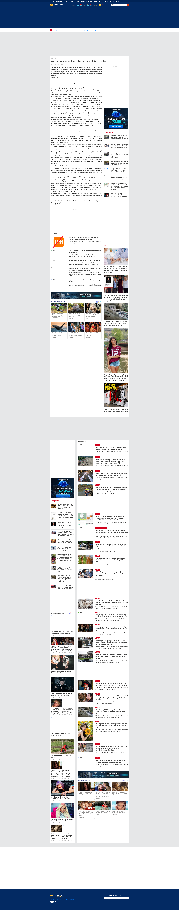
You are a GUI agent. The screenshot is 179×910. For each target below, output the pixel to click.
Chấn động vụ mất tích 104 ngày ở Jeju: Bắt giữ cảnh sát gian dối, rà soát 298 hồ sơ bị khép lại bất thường (111, 573)
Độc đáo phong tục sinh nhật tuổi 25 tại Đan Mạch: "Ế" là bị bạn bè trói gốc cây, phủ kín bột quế (111, 560)
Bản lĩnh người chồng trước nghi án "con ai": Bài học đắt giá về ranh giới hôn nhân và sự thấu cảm (111, 532)
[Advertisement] (89, 18)
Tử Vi (97, 721)
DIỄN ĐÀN (83, 1)
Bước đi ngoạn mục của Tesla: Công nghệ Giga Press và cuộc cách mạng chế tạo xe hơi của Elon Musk (116, 411)
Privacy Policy (58, 899)
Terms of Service (65, 899)
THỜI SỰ (66, 1)
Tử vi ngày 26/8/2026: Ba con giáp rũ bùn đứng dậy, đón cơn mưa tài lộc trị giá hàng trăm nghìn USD (111, 725)
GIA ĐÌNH (107, 1)
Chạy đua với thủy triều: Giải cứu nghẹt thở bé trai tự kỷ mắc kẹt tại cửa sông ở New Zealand (119, 163)
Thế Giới (98, 445)
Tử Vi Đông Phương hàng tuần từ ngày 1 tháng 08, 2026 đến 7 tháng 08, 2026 (65, 549)
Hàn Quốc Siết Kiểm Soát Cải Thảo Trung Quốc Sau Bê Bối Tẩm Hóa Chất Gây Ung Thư (118, 170)
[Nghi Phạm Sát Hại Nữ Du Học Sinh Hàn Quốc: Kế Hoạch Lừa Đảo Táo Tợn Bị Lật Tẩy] (106, 176)
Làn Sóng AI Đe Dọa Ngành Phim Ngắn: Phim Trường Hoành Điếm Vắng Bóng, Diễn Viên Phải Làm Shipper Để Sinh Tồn (111, 642)
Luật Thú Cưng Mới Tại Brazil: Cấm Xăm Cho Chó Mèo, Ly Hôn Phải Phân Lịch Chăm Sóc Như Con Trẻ (111, 602)
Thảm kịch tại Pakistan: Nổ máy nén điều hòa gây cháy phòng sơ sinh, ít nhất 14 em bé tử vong (110, 546)
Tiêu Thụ (53, 58)
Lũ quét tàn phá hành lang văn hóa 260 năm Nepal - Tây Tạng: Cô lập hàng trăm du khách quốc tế (115, 323)
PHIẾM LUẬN (89, 1)
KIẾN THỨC (100, 1)
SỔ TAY (95, 1)
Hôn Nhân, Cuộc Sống (101, 528)
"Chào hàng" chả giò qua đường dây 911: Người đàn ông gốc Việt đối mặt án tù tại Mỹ (73, 30)
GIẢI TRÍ (112, 1)
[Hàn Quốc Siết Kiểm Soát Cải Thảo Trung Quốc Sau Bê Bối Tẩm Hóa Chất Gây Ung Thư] (106, 168)
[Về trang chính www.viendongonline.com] (51, 1)
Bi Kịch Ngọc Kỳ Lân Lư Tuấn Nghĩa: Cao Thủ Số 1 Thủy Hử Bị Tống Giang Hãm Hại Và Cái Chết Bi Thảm (111, 697)
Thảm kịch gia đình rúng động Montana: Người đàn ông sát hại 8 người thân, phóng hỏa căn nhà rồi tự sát (111, 656)
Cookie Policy (52, 899)
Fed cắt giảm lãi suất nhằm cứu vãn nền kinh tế (84, 260)
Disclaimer (72, 899)
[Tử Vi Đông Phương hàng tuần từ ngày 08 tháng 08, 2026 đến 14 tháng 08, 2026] (53, 541)
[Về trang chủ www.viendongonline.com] (56, 5)
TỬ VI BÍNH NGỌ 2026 (57, 1)
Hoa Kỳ (97, 471)
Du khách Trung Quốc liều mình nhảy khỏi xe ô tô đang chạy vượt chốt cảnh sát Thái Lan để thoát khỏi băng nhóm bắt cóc (111, 748)
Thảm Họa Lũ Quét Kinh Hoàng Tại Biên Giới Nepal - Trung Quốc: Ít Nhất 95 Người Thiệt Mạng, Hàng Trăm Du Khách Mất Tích (110, 461)
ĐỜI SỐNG (77, 1)
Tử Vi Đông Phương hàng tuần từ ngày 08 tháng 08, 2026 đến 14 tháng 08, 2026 (64, 541)
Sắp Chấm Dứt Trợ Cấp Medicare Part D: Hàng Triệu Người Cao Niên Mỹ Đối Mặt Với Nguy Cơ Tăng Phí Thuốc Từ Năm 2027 (65, 578)
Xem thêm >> (118, 1)
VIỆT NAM (71, 1)
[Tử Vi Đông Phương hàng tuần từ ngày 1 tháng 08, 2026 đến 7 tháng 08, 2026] (53, 548)
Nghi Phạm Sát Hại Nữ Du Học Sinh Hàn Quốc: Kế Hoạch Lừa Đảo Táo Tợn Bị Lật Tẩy (119, 178)
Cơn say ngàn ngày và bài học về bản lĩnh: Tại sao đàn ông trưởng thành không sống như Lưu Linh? (111, 628)
